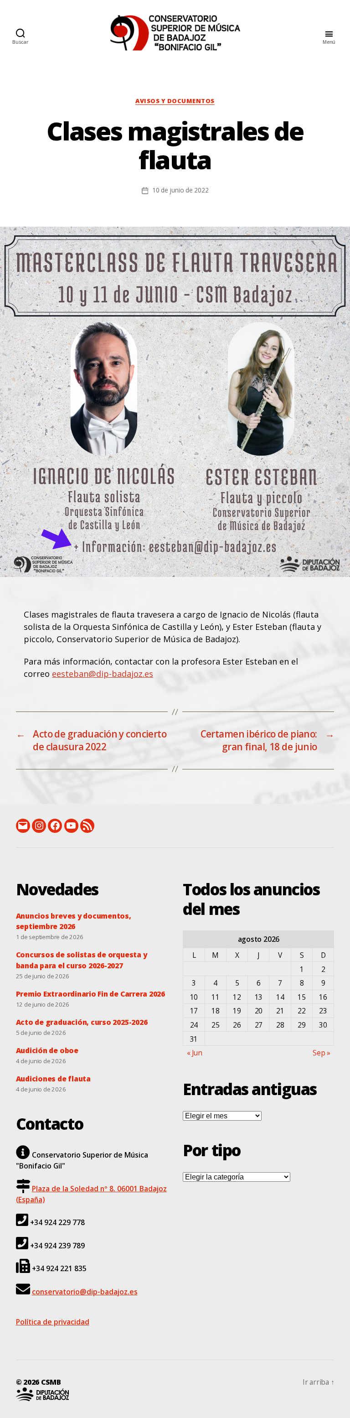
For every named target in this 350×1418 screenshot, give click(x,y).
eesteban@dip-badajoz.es (102, 673)
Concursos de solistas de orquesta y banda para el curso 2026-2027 (81, 960)
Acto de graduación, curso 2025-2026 (82, 1022)
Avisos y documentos (174, 101)
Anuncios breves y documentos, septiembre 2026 (73, 921)
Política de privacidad (52, 1322)
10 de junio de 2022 (180, 190)
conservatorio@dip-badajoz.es (85, 1292)
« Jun (194, 1053)
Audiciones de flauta (53, 1079)
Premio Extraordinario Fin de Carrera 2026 (90, 994)
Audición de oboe (47, 1050)
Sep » (321, 1053)
